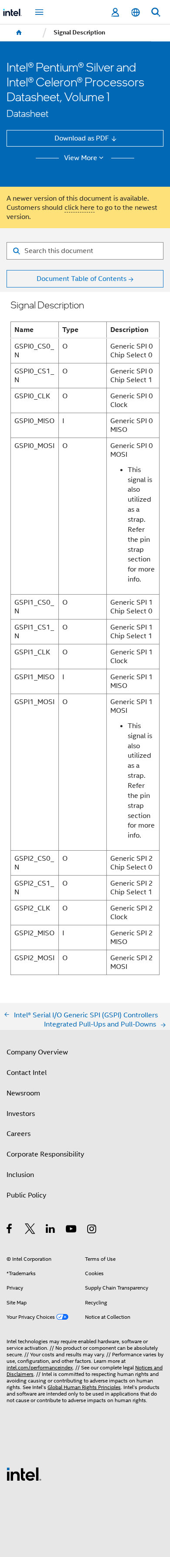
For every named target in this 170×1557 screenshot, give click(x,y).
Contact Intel (27, 1072)
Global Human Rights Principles (84, 1387)
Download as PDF (81, 138)
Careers (19, 1133)
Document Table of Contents (81, 278)
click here (80, 207)
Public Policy (26, 1195)
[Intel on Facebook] (10, 1230)
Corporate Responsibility (45, 1154)
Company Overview (37, 1052)
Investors (21, 1113)
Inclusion (20, 1174)
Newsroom (23, 1093)
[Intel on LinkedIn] (51, 1230)
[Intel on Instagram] (92, 1230)
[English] (135, 12)
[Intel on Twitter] (30, 1230)
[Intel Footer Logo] (24, 1473)
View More (80, 158)
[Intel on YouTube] (71, 1230)
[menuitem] (19, 33)
